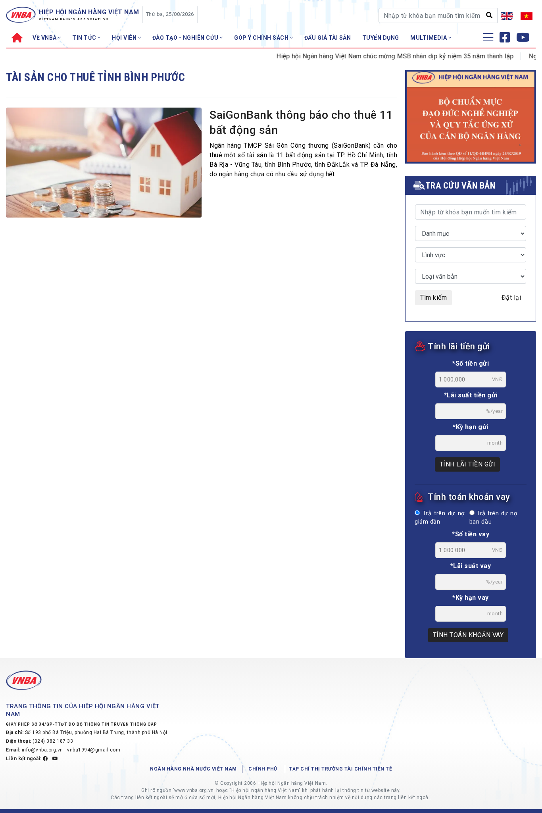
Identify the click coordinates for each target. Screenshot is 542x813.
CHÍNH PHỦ (262, 769)
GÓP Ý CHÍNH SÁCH (262, 38)
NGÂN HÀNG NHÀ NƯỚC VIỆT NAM (193, 769)
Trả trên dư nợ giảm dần (440, 518)
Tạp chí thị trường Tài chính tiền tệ (340, 769)
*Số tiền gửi (470, 363)
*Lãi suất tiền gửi (471, 395)
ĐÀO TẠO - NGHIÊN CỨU (186, 38)
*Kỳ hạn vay (470, 597)
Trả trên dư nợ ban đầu (493, 518)
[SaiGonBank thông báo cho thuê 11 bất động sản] (104, 165)
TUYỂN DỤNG (380, 38)
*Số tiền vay (470, 534)
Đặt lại (511, 297)
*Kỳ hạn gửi (470, 427)
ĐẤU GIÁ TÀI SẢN (327, 38)
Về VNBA (45, 38)
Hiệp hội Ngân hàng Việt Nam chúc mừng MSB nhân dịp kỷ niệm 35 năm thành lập (384, 56)
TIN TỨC (85, 38)
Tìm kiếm (433, 297)
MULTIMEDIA (429, 38)
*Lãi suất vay (470, 566)
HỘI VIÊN (125, 38)
